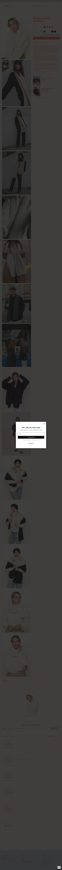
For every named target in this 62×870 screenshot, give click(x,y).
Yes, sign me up (31, 437)
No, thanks (31, 443)
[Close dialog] (45, 423)
